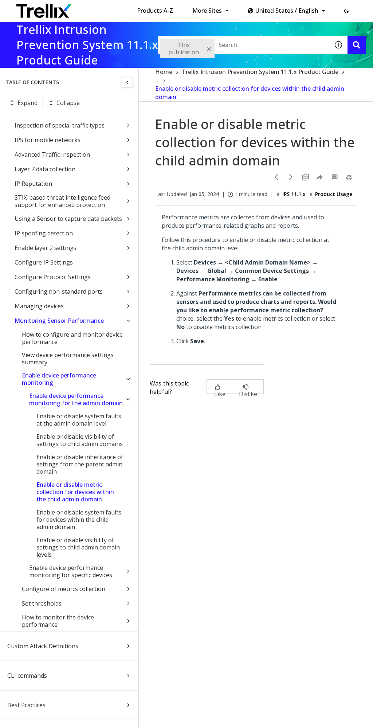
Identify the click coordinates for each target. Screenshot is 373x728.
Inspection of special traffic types (60, 125)
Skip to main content (120, 8)
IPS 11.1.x (294, 194)
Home (163, 72)
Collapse (68, 103)
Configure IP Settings (44, 262)
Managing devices (39, 306)
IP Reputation (33, 184)
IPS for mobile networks (48, 140)
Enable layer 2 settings (45, 248)
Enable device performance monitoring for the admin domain (76, 399)
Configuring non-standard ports (59, 291)
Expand (27, 103)
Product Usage (333, 194)
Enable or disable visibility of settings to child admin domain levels (78, 547)
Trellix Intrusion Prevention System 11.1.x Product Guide (260, 72)
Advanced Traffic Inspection (52, 154)
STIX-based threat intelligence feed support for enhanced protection (62, 201)
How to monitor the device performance (58, 621)
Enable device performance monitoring (59, 379)
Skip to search (176, 8)
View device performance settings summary (68, 358)
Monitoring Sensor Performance (59, 321)
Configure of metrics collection (63, 589)
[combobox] (243, 45)
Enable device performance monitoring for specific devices (70, 571)
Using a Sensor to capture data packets (68, 219)
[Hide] (127, 82)
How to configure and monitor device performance (72, 338)
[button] (346, 11)
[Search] (357, 45)
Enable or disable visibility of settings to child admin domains (79, 440)
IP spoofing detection (44, 233)
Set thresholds (42, 603)
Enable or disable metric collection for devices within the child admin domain (75, 492)
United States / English (286, 11)
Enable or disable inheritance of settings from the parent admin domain (79, 464)
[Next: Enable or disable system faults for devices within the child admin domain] (291, 177)
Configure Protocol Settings (53, 277)
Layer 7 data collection (45, 169)
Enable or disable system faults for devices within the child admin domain (78, 520)
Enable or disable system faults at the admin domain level (78, 419)
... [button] (157, 80)
